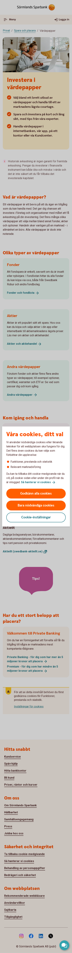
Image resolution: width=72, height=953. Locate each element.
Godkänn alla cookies (36, 493)
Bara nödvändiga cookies (36, 505)
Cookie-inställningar (36, 517)
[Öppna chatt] (64, 945)
